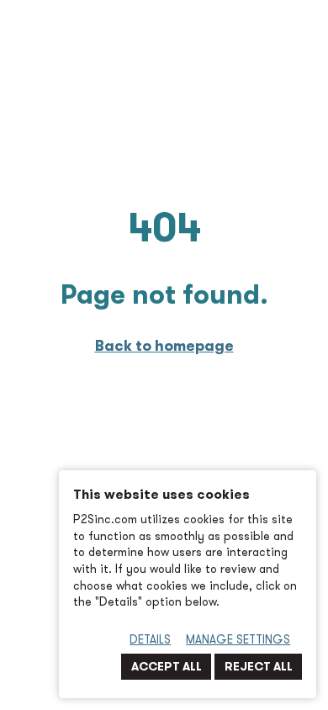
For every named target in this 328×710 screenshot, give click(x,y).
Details (150, 639)
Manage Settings (238, 639)
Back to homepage (164, 345)
